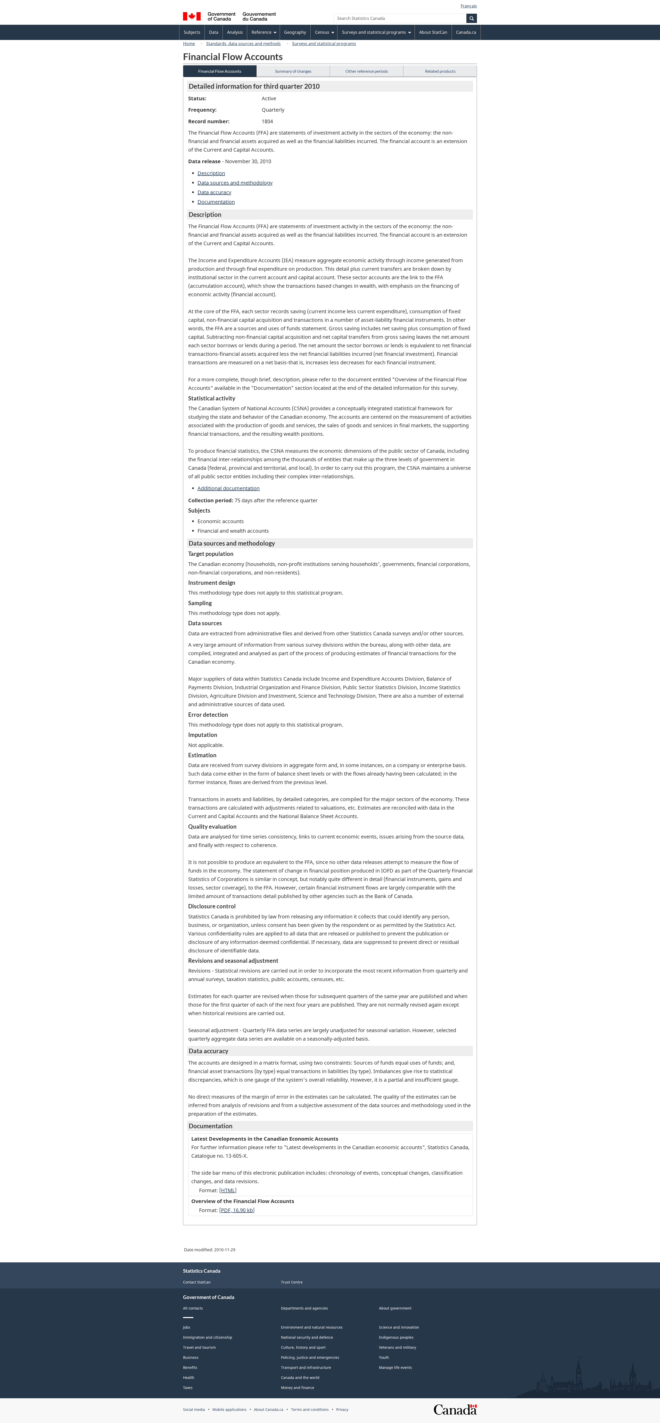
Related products (440, 71)
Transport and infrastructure (306, 1367)
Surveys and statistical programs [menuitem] (374, 32)
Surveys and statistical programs (324, 43)
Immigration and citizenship (207, 1337)
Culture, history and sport (303, 1347)
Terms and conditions (310, 1409)
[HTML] (228, 1190)
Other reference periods (366, 71)
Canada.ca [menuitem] (466, 32)
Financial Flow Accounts (219, 71)
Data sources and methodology (235, 182)
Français (469, 6)
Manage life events (395, 1367)
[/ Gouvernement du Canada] (229, 17)
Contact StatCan (197, 1282)
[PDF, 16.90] (237, 1210)
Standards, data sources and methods (243, 43)
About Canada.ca (268, 1409)
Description (211, 173)
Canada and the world (300, 1377)
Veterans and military (397, 1347)
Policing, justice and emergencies (310, 1357)
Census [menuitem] (322, 32)
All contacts (193, 1308)
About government (395, 1308)
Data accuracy (214, 192)
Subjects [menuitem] (192, 32)
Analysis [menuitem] (235, 32)
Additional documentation (228, 488)
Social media (194, 1409)
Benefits (190, 1367)
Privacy (342, 1409)
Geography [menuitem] (295, 32)
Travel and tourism (199, 1347)
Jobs (186, 1327)
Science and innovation (399, 1327)
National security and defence (307, 1337)
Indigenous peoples (396, 1337)
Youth (384, 1357)
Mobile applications (229, 1409)
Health (188, 1377)
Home (189, 43)
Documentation (216, 201)
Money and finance (297, 1387)
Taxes (188, 1387)
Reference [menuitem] (261, 32)
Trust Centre (292, 1282)
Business (191, 1357)
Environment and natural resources (312, 1327)
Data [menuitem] (213, 32)
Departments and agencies (304, 1308)
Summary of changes (293, 71)
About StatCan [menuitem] (433, 32)
